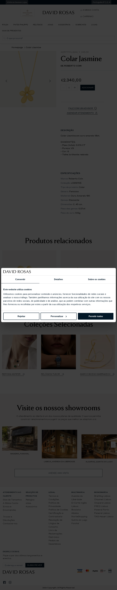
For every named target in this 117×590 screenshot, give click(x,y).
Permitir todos (96, 316)
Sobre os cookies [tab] (97, 279)
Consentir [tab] (20, 279)
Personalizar (57, 316)
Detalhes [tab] (58, 279)
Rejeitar (21, 316)
